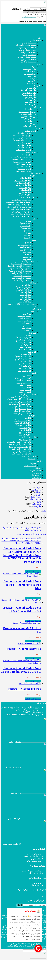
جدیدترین (29, 527)
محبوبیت (37, 527)
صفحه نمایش (35, 497)
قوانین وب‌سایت (34, 873)
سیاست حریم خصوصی (31, 871)
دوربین (38, 494)
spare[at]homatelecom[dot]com (18, 714)
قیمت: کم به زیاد (18, 527)
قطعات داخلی (35, 499)
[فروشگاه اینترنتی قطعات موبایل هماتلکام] (38, 7)
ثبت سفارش (36, 858)
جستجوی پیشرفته (24, 534)
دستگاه (38, 492)
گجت (39, 502)
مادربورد (37, 506)
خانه (44, 511)
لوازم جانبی (36, 504)
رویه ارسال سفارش (32, 856)
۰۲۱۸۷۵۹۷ (25, 712)
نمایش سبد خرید (29, 17)
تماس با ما (36, 885)
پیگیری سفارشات (33, 861)
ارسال (20, 905)
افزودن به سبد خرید (33, 571)
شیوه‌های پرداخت (34, 854)
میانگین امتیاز (30, 530)
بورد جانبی (36, 490)
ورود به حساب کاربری (37, 14)
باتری (39, 487)
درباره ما (37, 883)
